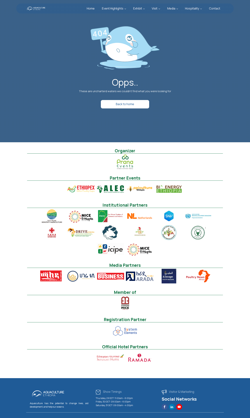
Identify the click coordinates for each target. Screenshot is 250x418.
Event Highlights (112, 8)
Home (91, 8)
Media (171, 8)
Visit (154, 8)
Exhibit (137, 8)
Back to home (125, 104)
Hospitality (192, 8)
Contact (214, 8)
